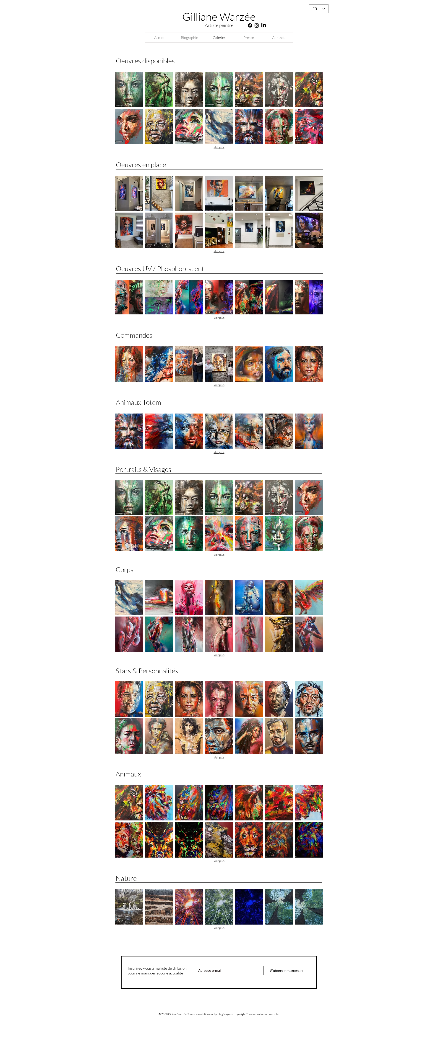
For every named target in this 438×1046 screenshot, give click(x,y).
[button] (129, 89)
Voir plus (219, 147)
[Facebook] (250, 25)
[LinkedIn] (263, 25)
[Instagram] (257, 25)
